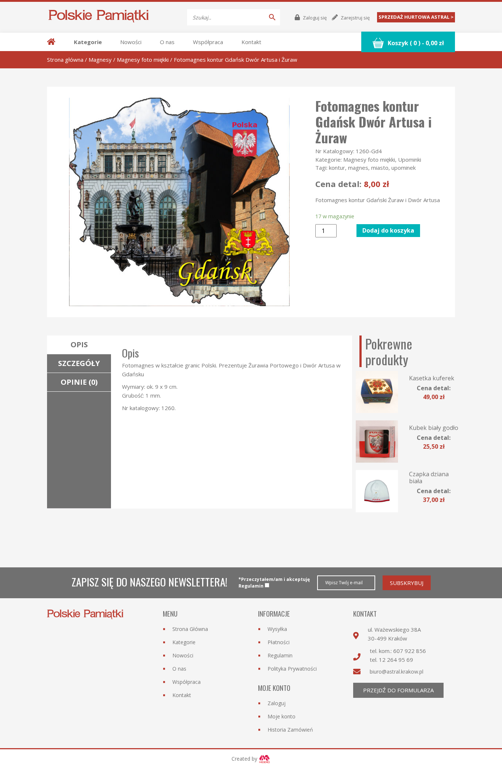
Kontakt (251, 42)
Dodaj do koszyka (388, 230)
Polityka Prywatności (292, 668)
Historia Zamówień (290, 729)
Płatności (279, 642)
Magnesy (100, 59)
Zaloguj (277, 703)
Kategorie (88, 42)
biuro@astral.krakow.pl (396, 671)
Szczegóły (79, 363)
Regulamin (280, 655)
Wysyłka (277, 628)
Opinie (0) (79, 382)
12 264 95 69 (396, 659)
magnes (358, 167)
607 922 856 (409, 650)
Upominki (409, 159)
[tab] (79, 344)
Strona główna (65, 59)
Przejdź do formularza (398, 690)
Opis (79, 344)
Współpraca (208, 42)
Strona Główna (190, 628)
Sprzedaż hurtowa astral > (416, 17)
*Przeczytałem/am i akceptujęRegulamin (274, 582)
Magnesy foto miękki (143, 59)
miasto (379, 167)
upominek (403, 167)
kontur (337, 167)
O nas (167, 42)
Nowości (130, 42)
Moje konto (281, 716)
